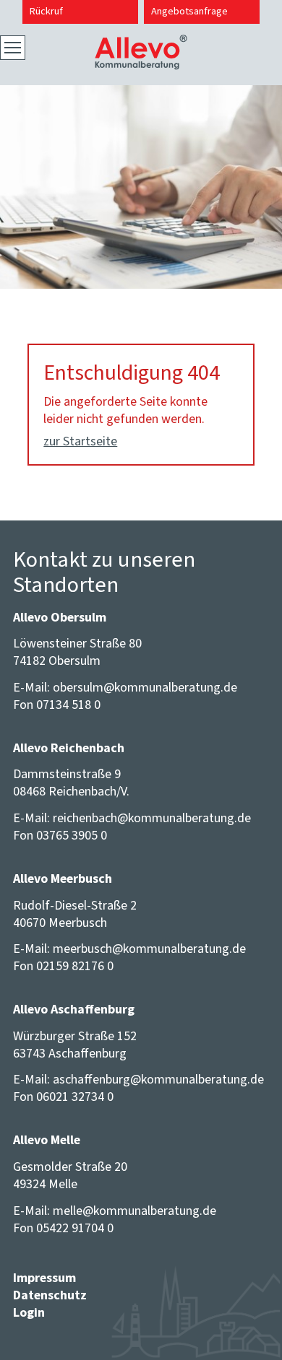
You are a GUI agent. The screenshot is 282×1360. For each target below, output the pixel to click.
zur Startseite (80, 441)
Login (29, 1312)
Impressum (44, 1277)
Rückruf (46, 11)
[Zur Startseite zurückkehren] (141, 43)
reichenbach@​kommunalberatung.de (152, 818)
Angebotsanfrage (189, 11)
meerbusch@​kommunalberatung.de (149, 948)
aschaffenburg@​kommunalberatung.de (158, 1079)
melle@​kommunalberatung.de (134, 1210)
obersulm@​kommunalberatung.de (145, 687)
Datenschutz (50, 1295)
